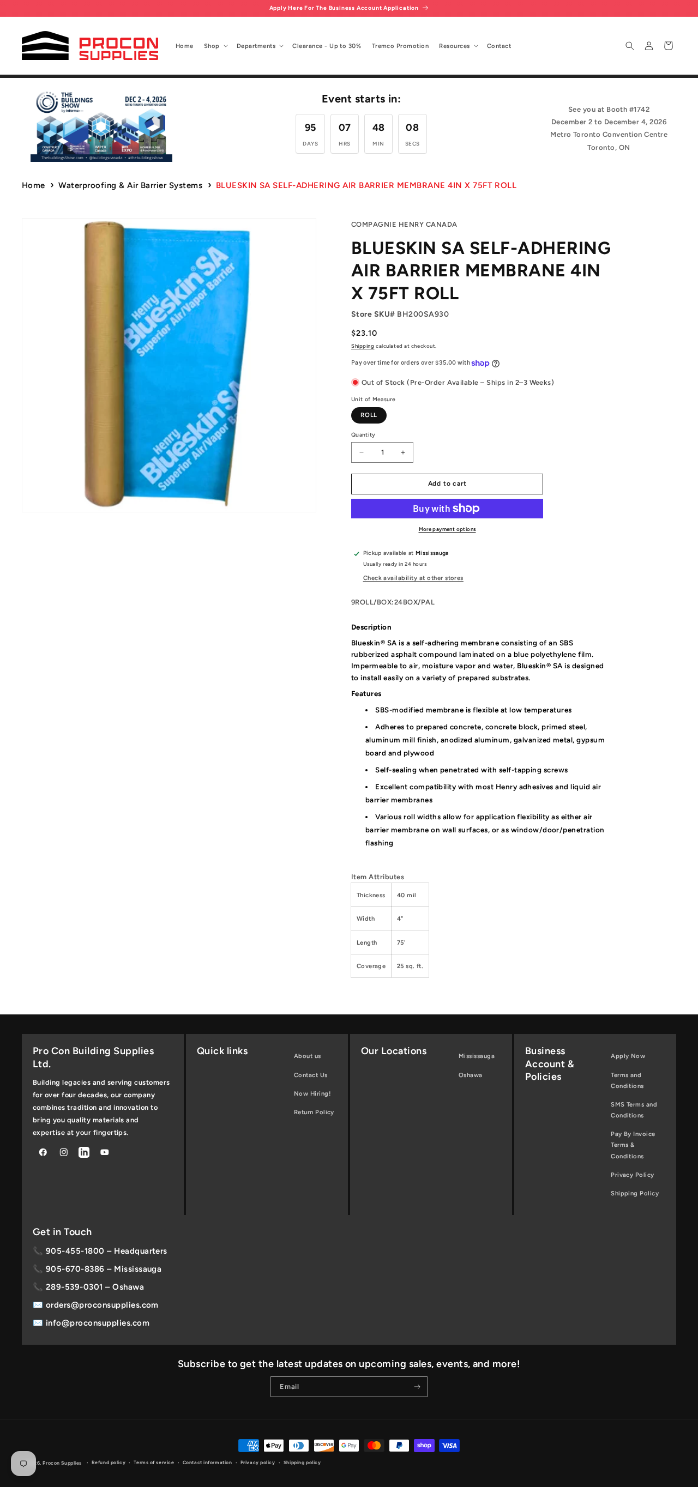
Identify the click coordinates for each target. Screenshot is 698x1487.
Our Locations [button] (393, 1051)
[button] (214, 46)
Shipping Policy (635, 1193)
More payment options (447, 529)
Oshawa (471, 1075)
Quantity (363, 434)
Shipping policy (302, 1462)
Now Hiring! (312, 1093)
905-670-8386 (75, 1269)
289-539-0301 (74, 1287)
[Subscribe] (417, 1386)
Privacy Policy (632, 1174)
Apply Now (628, 1056)
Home (33, 185)
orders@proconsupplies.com (102, 1305)
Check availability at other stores (413, 578)
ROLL (368, 415)
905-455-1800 (75, 1251)
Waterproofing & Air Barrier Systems (130, 185)
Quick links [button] (222, 1051)
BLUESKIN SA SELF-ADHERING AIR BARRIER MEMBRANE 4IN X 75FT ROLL (366, 185)
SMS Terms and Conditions (634, 1110)
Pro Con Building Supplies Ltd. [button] (93, 1057)
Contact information (207, 1462)
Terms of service (154, 1462)
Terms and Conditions (627, 1080)
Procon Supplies (63, 1463)
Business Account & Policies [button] (549, 1064)
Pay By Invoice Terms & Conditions (633, 1144)
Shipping (362, 346)
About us (307, 1056)
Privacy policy (257, 1462)
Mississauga (477, 1056)
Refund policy (108, 1462)
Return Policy (314, 1112)
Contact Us (311, 1075)
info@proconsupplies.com (97, 1323)
